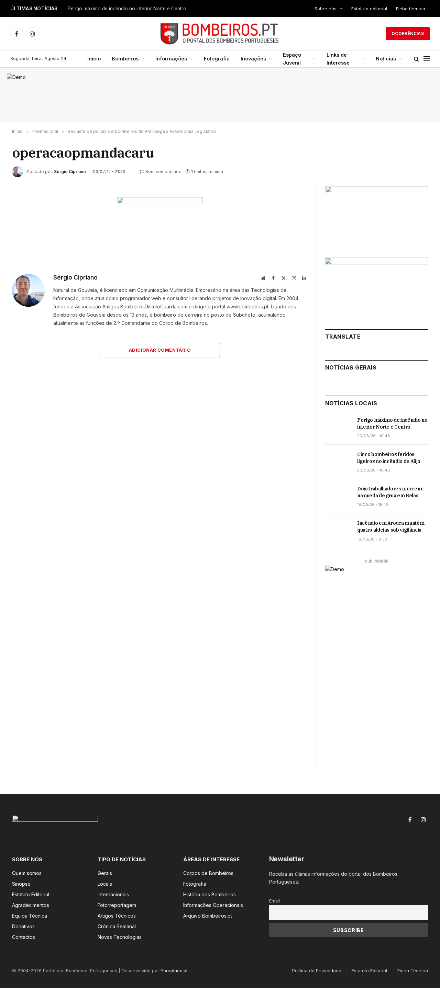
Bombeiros (125, 58)
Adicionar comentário (160, 350)
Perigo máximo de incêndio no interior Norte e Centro (392, 423)
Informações (171, 58)
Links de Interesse (338, 59)
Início (94, 58)
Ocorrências (408, 33)
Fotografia (217, 58)
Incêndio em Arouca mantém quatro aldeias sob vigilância (390, 526)
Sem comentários (163, 171)
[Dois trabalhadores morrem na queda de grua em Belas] (338, 496)
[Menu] (427, 59)
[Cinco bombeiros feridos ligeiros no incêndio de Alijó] (338, 462)
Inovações (253, 58)
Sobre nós (326, 8)
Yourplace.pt (174, 970)
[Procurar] (416, 59)
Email (274, 901)
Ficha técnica (410, 8)
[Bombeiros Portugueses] (220, 33)
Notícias (386, 58)
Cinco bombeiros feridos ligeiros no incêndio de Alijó (126, 8)
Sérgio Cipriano (70, 171)
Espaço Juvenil (292, 59)
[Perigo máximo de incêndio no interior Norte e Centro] (338, 427)
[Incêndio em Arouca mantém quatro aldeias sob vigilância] (338, 530)
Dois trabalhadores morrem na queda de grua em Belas (389, 492)
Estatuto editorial (369, 8)
